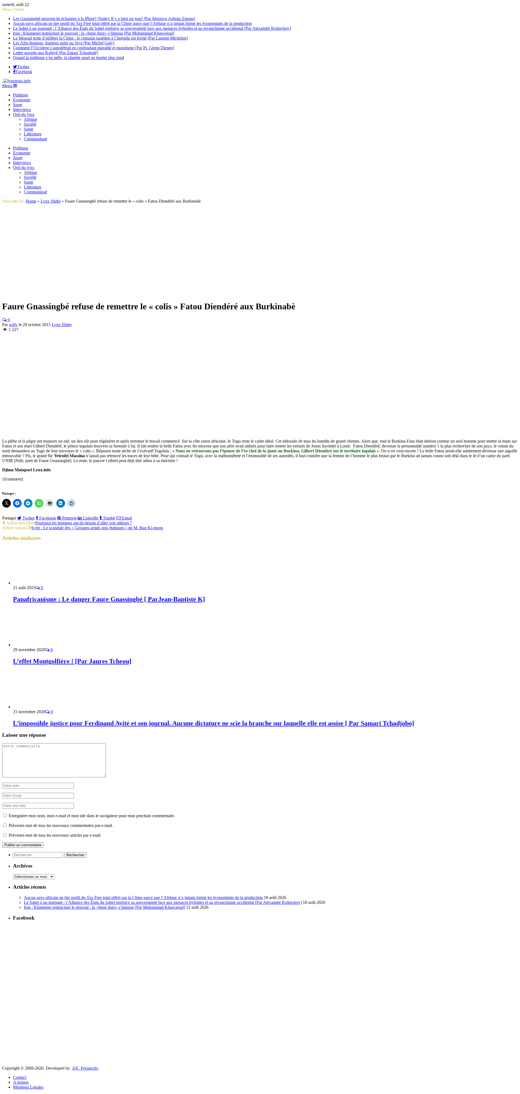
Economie (21, 100)
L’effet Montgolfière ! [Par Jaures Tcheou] (72, 661)
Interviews (22, 109)
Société (30, 124)
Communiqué (35, 139)
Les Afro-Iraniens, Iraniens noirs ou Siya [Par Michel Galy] (63, 43)
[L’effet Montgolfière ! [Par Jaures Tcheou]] (42, 644)
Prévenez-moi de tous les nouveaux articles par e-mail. (55, 835)
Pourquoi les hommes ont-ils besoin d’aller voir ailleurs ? (83, 523)
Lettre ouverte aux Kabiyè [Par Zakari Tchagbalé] (55, 52)
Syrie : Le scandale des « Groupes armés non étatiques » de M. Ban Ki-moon (97, 527)
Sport (17, 104)
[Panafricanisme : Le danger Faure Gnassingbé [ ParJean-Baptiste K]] (42, 582)
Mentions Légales (28, 1087)
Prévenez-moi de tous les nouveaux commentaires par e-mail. (61, 825)
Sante (28, 129)
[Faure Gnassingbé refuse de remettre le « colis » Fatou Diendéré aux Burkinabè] (79, 293)
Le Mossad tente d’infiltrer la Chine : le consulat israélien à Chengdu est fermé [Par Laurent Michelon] (100, 38)
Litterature (32, 134)
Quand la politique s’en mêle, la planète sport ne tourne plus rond (68, 57)
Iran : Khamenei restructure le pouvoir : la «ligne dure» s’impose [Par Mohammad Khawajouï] (93, 33)
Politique (20, 95)
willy (13, 324)
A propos (21, 1082)
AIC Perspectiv (85, 1068)
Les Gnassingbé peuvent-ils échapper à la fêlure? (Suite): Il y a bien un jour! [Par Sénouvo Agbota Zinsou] (104, 18)
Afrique (30, 119)
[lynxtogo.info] (16, 81)
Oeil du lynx (23, 114)
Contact (19, 1077)
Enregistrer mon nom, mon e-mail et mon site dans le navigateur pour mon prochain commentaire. (92, 815)
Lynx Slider (62, 324)
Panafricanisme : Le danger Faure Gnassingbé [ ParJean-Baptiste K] (109, 599)
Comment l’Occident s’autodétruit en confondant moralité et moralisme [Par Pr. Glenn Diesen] (93, 48)
